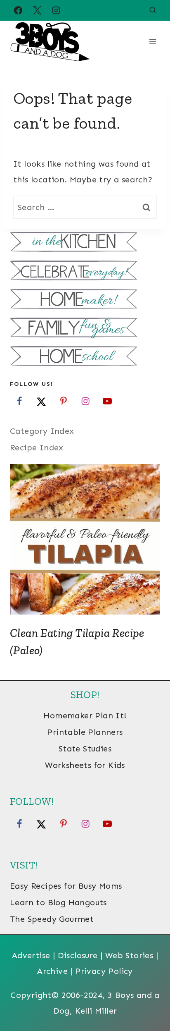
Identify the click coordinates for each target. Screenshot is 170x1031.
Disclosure (78, 955)
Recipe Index (37, 447)
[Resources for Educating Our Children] (85, 357)
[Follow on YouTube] (107, 400)
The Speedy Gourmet (52, 919)
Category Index (42, 431)
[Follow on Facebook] (19, 400)
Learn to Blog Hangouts (58, 902)
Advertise (31, 955)
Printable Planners (85, 732)
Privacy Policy (104, 971)
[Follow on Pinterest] (63, 400)
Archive (52, 971)
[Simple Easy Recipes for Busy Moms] (85, 243)
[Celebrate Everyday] (85, 271)
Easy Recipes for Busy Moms (66, 886)
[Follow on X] (41, 400)
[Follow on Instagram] (85, 400)
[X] (37, 10)
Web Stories (129, 955)
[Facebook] (18, 10)
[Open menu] (152, 41)
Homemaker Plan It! (84, 715)
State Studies (85, 749)
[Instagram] (56, 10)
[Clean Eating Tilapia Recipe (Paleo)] (85, 539)
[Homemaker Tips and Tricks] (85, 300)
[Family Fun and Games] (85, 328)
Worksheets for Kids (85, 765)
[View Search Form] (152, 10)
